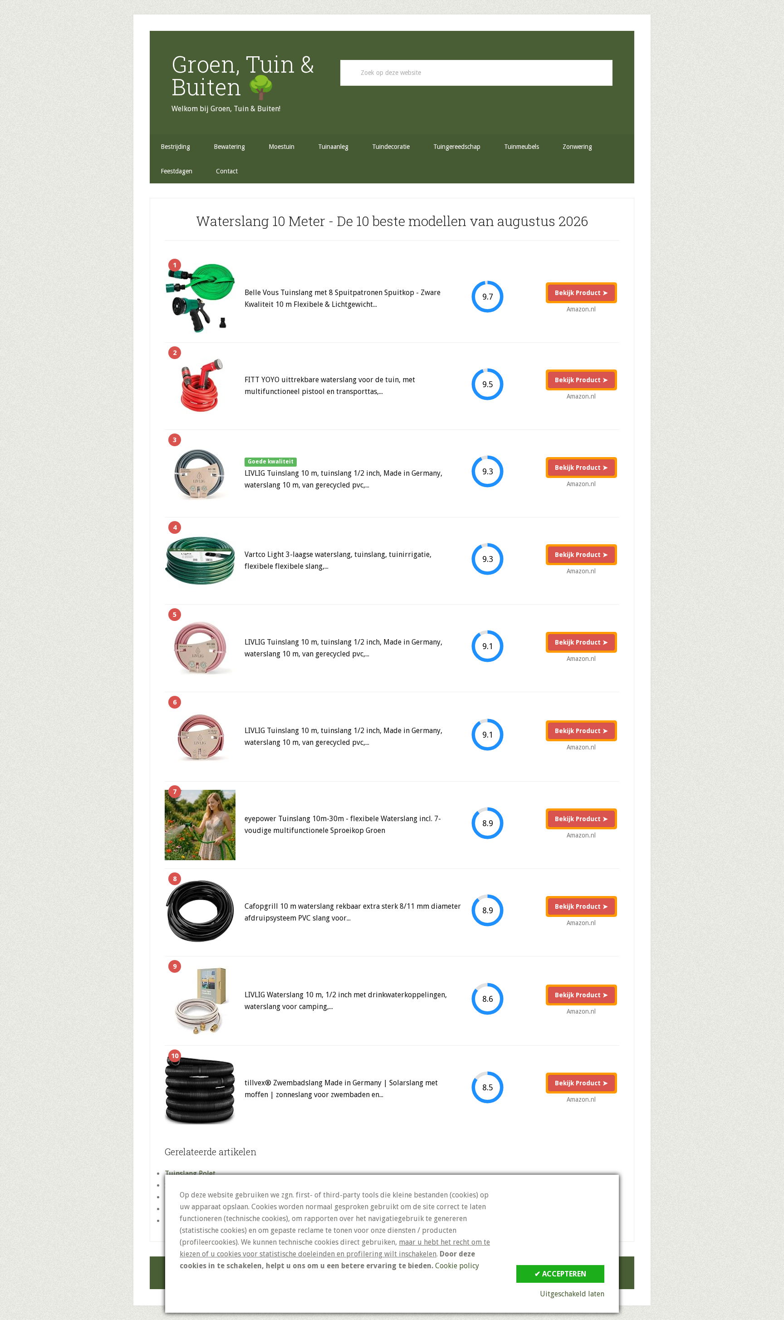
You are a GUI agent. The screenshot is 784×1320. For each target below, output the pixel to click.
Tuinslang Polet (190, 1173)
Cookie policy (457, 1265)
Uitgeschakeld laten (572, 1294)
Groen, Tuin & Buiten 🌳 (243, 75)
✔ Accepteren (560, 1274)
